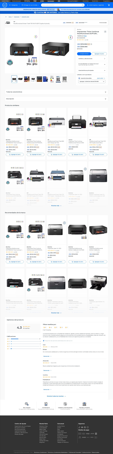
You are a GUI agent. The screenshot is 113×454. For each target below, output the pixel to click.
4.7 (56, 250)
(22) (37, 144)
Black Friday (42, 429)
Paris (85, 35)
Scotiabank (60, 434)
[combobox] (91, 81)
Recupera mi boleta (20, 427)
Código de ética (86, 452)
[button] (30, 5)
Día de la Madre (43, 434)
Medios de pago (19, 434)
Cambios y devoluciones (21, 432)
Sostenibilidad (43, 427)
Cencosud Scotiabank (72, 1)
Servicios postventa (20, 429)
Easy (58, 429)
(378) (58, 144)
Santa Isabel (60, 431)
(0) (78, 144)
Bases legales (95, 452)
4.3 (85, 39)
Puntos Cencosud (16, 1)
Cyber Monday (43, 431)
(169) (100, 144)
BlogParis (42, 442)
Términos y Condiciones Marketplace (58, 452)
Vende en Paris (43, 426)
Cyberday (42, 432)
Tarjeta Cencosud (62, 432)
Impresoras (16, 16)
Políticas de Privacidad (75, 452)
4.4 (98, 144)
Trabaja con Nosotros (62, 442)
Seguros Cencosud (62, 436)
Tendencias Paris (43, 440)
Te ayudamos (106, 1)
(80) (16, 144)
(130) (58, 250)
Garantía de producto (20, 431)
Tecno (10, 16)
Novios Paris (85, 1)
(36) (87, 39)
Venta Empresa (61, 440)
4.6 (14, 144)
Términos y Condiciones (40, 452)
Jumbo (59, 427)
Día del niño (42, 436)
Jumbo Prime (5, 1)
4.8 (35, 144)
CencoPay (60, 439)
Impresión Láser (25, 16)
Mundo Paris (95, 1)
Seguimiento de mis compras (23, 426)
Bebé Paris (42, 439)
